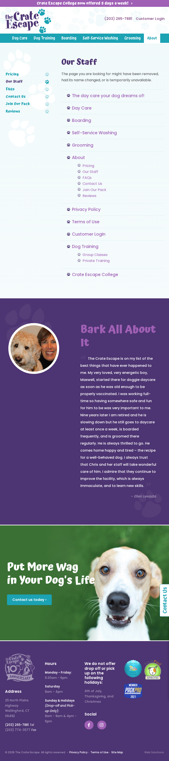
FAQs (87, 177)
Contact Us (92, 183)
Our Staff (90, 171)
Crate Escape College (95, 275)
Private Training (96, 260)
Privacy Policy (86, 209)
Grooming (132, 38)
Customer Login (150, 18)
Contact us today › (29, 599)
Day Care (19, 38)
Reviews (89, 195)
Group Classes (95, 254)
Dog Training (44, 38)
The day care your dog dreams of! (108, 96)
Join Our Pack (94, 189)
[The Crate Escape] (28, 21)
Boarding (68, 38)
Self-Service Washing (100, 38)
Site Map (117, 752)
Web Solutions (154, 752)
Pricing (88, 165)
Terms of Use (85, 222)
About (152, 38)
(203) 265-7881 (118, 18)
